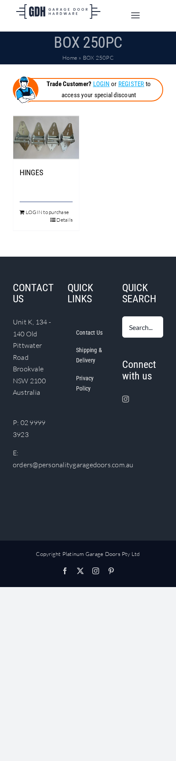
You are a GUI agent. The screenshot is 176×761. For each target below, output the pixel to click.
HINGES (31, 172)
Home (69, 57)
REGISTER (131, 84)
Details (64, 220)
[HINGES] (46, 137)
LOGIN (101, 84)
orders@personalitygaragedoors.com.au (73, 464)
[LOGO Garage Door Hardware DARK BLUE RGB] (58, 7)
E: (15, 452)
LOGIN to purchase (47, 212)
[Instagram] (125, 399)
